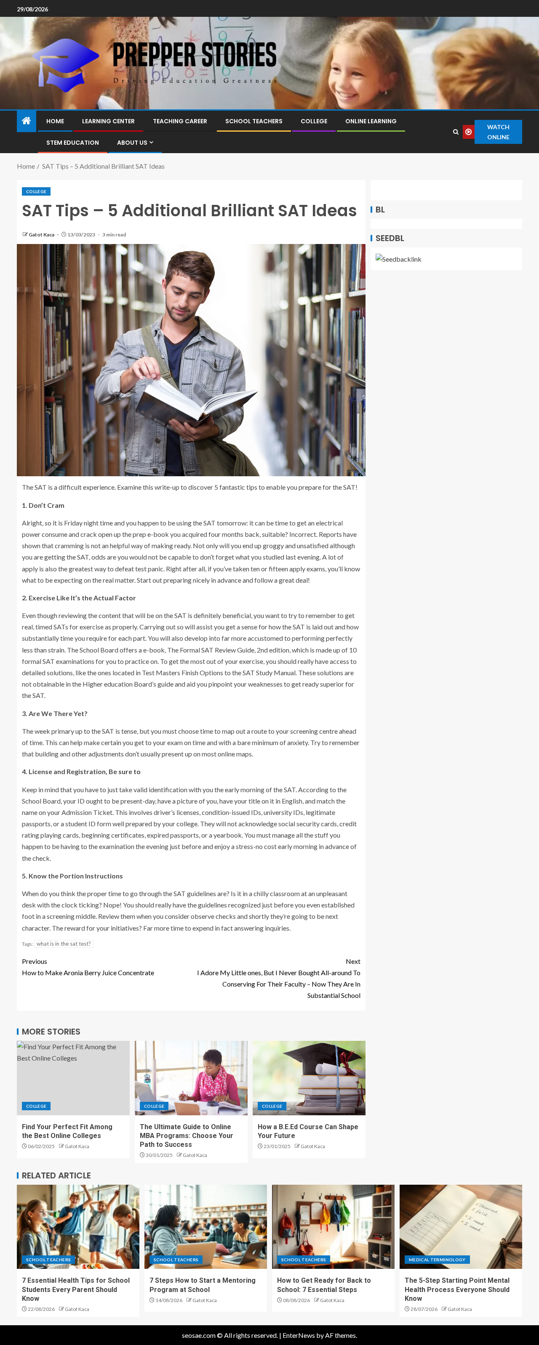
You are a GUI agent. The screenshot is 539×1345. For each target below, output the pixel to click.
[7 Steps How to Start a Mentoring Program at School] (205, 1227)
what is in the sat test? (64, 943)
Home (55, 121)
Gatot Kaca (42, 234)
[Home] (26, 121)
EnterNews (299, 1335)
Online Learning (371, 121)
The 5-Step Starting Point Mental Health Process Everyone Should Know (457, 1289)
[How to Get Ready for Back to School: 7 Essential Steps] (333, 1227)
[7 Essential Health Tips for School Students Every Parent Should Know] (78, 1227)
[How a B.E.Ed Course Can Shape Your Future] (309, 1078)
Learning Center (108, 121)
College (314, 121)
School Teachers (254, 121)
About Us (132, 142)
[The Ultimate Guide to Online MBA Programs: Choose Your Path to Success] (191, 1078)
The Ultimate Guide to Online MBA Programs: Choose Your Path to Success (186, 1136)
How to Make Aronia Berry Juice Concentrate (88, 966)
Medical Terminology (437, 1259)
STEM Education (72, 142)
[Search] (456, 132)
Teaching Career (180, 121)
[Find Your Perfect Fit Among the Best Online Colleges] (73, 1078)
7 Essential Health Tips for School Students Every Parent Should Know (76, 1289)
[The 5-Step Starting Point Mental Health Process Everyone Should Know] (461, 1227)
